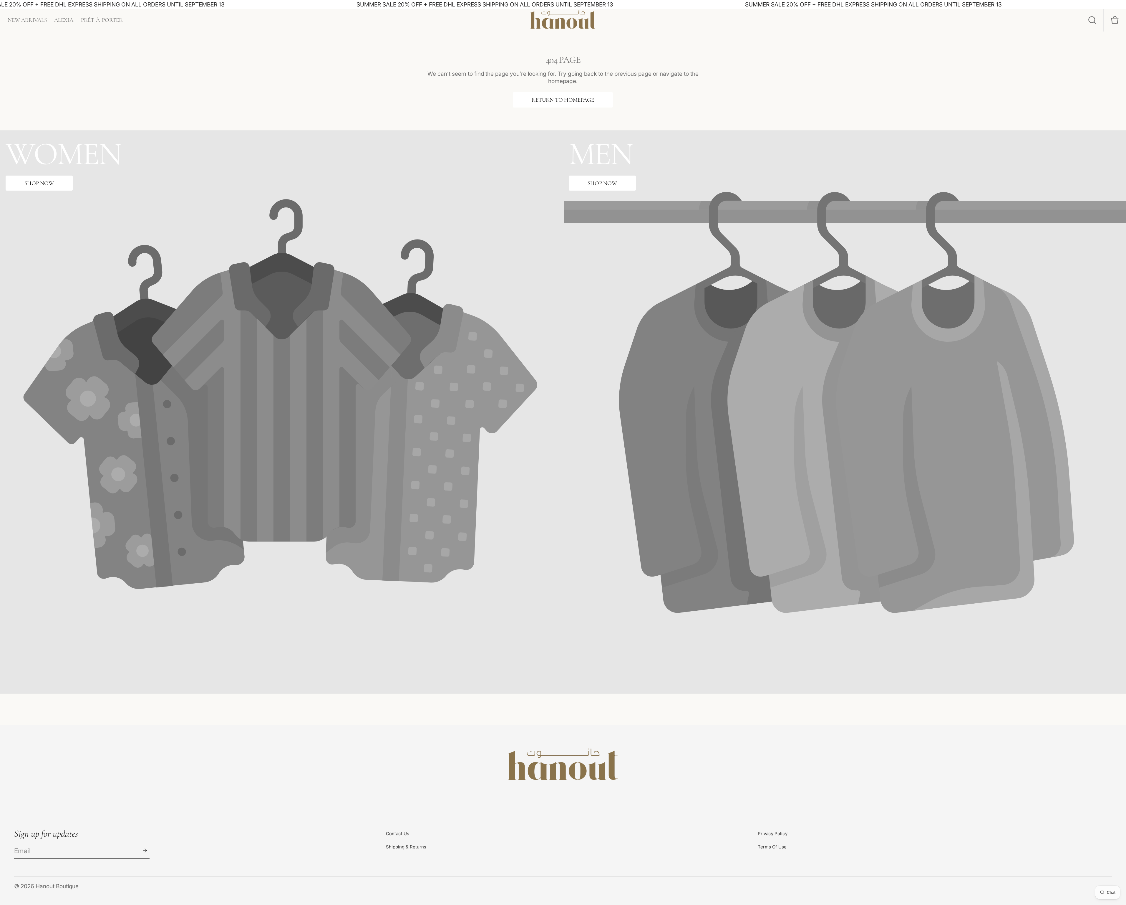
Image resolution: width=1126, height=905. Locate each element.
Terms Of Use (772, 847)
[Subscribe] (145, 850)
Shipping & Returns (406, 847)
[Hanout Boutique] (563, 765)
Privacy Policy (772, 833)
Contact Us (397, 833)
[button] (1092, 20)
